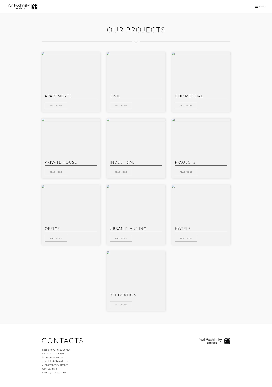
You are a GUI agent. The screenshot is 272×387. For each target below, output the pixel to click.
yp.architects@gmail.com (55, 361)
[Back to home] (22, 6)
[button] (260, 6)
